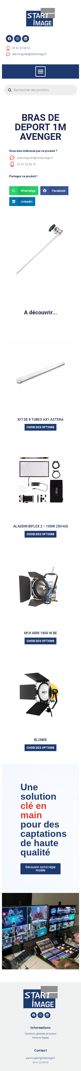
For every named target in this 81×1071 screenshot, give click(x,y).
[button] (40, 71)
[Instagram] (17, 38)
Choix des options (40, 427)
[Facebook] (9, 38)
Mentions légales (40, 1037)
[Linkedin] (25, 38)
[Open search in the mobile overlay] (40, 90)
